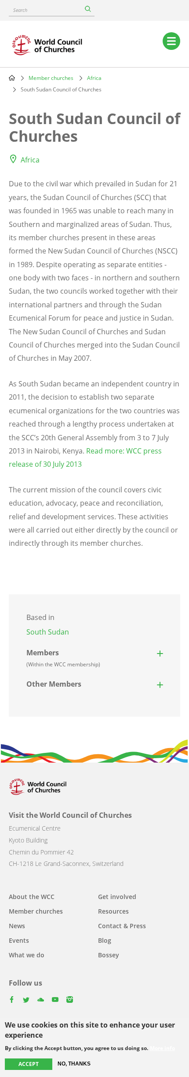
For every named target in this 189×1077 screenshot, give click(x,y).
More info (162, 1048)
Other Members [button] (53, 684)
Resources (113, 911)
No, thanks (74, 1064)
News (17, 926)
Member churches (51, 78)
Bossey (108, 955)
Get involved (117, 896)
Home (12, 78)
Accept (28, 1064)
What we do (26, 955)
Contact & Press (122, 926)
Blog (104, 940)
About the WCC (32, 896)
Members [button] (63, 658)
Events (19, 940)
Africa (94, 78)
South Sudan (47, 632)
